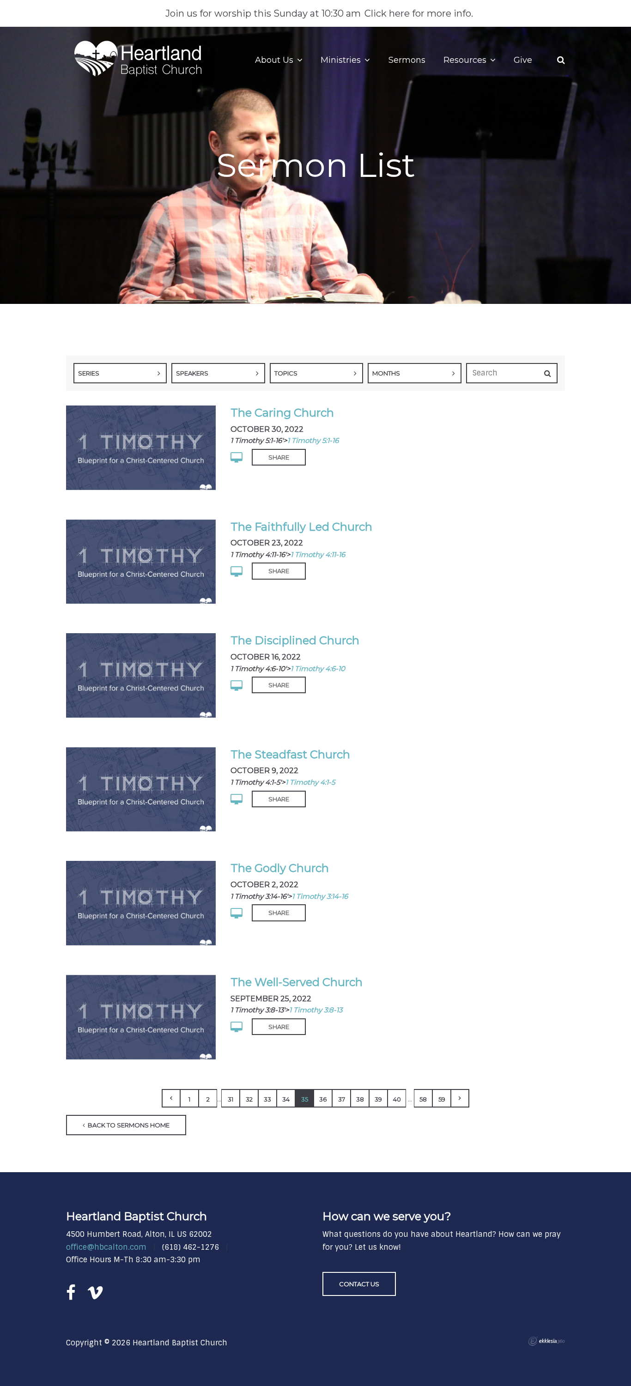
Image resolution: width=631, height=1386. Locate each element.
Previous (171, 1098)
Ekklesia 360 (546, 1341)
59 (441, 1099)
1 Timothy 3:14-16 (320, 896)
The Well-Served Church (297, 982)
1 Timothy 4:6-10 (318, 668)
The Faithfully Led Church (301, 526)
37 (341, 1099)
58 (423, 1099)
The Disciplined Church (295, 640)
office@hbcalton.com (106, 1247)
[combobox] (120, 373)
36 (323, 1099)
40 (397, 1099)
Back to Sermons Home (128, 1125)
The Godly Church (280, 868)
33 (267, 1099)
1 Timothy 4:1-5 (310, 782)
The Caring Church (282, 412)
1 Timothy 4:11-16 (318, 554)
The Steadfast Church (290, 754)
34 (286, 1099)
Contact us (359, 1284)
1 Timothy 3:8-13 (315, 1009)
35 (304, 1099)
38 (360, 1099)
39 (378, 1099)
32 (249, 1099)
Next (460, 1098)
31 (230, 1099)
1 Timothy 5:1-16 (313, 440)
